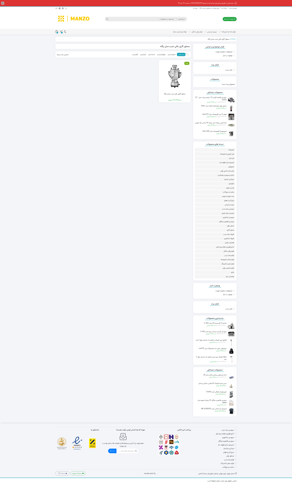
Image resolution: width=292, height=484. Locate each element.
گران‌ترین (135, 54)
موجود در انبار (227, 55)
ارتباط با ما (224, 8)
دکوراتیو (231, 183)
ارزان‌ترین (143, 54)
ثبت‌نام (112, 451)
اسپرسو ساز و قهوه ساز (227, 162)
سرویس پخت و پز (228, 209)
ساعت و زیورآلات (228, 192)
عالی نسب (228, 70)
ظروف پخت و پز (228, 234)
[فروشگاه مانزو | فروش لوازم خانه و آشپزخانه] (74, 19)
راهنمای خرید (233, 8)
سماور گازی (230, 230)
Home (233, 39)
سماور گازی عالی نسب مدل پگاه (175, 94)
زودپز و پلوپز (230, 188)
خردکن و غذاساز (229, 179)
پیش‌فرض (181, 54)
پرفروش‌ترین (161, 54)
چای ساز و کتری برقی (227, 171)
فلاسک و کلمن (229, 243)
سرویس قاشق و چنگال (226, 221)
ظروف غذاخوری (229, 238)
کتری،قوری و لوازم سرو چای (225, 247)
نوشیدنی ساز (230, 276)
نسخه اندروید (77, 473)
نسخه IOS (62, 473)
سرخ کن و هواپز (229, 200)
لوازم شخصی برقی (228, 268)
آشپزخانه (231, 150)
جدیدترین (151, 54)
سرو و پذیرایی (212, 32)
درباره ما (195, 8)
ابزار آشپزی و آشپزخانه (227, 154)
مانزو (232, 272)
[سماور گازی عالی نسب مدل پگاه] (175, 76)
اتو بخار (231, 158)
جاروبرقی (231, 167)
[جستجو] (107, 19)
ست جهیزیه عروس (228, 196)
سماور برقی (230, 226)
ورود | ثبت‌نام (229, 19)
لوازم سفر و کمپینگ (228, 264)
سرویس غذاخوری (228, 217)
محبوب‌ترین (172, 54)
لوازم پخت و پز (229, 255)
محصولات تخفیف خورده (224, 52)
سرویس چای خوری (228, 213)
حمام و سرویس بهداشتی (226, 175)
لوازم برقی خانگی (196, 32)
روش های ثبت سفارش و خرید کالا (209, 8)
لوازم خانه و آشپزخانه (228, 32)
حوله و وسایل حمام (180, 32)
